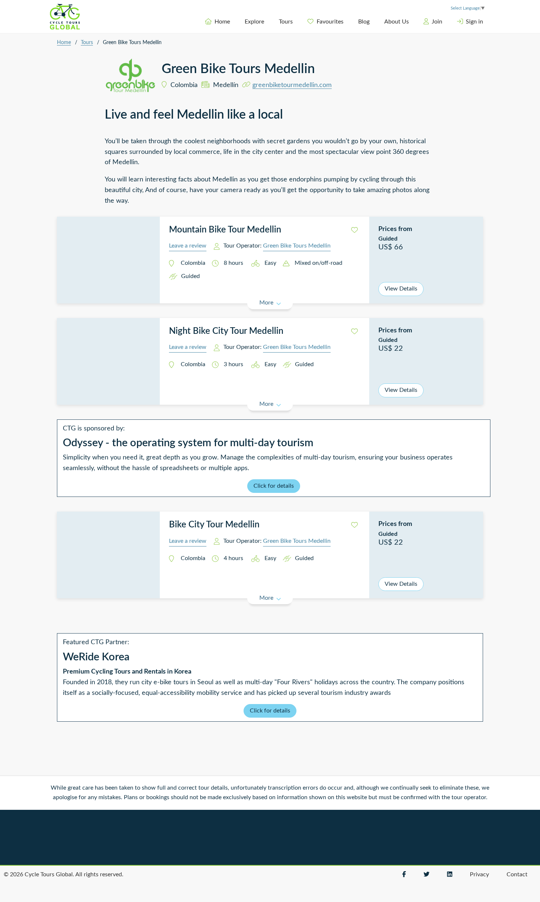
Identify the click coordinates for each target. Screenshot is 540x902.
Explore (254, 22)
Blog (364, 22)
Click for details (273, 486)
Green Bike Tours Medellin (297, 246)
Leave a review (187, 246)
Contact (517, 874)
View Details (401, 289)
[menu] (307, 21)
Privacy (479, 874)
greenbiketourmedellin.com (292, 85)
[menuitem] (217, 21)
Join (437, 22)
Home (222, 22)
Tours (286, 22)
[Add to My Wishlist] (354, 230)
